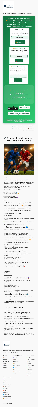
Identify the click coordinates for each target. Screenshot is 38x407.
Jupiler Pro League (23, 234)
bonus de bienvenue (13, 333)
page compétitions (26, 301)
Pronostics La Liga (8, 286)
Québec (17, 299)
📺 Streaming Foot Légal (24, 113)
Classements (7, 271)
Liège (15, 218)
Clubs (11, 312)
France (14, 260)
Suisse (14, 299)
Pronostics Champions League (10, 285)
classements (20, 318)
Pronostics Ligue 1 (16, 233)
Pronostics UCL (18, 244)
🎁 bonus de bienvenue (26, 205)
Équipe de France (7, 233)
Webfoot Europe (9, 403)
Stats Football (14, 318)
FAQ (5, 200)
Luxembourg (26, 218)
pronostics (22, 183)
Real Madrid (6, 258)
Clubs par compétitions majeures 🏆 (11, 193)
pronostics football (20, 280)
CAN (18, 287)
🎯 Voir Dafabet (19, 61)
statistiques (6, 184)
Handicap (12, 291)
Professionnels (15, 216)
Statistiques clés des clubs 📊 (10, 196)
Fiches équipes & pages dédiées (10, 194)
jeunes (23, 262)
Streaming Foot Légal (14, 328)
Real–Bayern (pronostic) (20, 258)
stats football (30, 268)
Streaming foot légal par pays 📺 (10, 198)
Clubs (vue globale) (8, 215)
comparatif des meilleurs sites (16, 206)
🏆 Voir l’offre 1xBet (20, 42)
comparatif (30, 333)
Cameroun (23, 260)
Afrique (21, 299)
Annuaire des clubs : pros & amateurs (11, 191)
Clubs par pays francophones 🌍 (10, 192)
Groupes (16, 247)
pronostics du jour (8, 302)
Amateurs (21, 216)
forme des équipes (8, 319)
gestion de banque (24, 290)
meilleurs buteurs (30, 318)
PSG (5, 257)
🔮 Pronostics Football (12, 108)
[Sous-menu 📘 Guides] (16, 367)
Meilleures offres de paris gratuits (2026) (12, 189)
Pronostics (13, 323)
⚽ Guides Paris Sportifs (13, 113)
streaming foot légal (14, 184)
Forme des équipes (8, 275)
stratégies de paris (11, 208)
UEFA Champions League (9, 244)
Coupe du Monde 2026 (9, 247)
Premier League (16, 286)
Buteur (16, 291)
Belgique (6, 234)
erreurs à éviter (21, 208)
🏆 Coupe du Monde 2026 (24, 107)
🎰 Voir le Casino (18, 81)
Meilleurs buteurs (7, 273)
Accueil (5, 177)
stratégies (17, 290)
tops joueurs (13, 262)
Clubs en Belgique (8, 216)
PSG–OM (28, 323)
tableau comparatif (27, 206)
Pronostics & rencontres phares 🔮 (11, 197)
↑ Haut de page (7, 304)
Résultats (25, 247)
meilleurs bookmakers (25, 184)
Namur (18, 218)
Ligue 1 (5, 246)
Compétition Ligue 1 (24, 233)
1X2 (8, 291)
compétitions (29, 183)
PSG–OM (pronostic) (18, 257)
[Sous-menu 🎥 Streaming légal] (9, 361)
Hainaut (21, 218)
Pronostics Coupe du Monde (10, 287)
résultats (25, 318)
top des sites (21, 333)
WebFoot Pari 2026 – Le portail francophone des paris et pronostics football (17, 13)
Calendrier (21, 247)
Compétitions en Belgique (14, 234)
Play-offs (14, 248)
